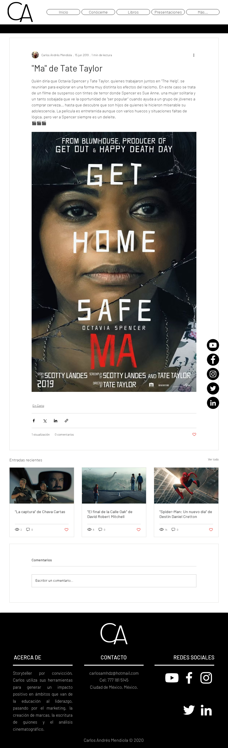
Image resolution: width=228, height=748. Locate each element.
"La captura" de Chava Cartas (40, 511)
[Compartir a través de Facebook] (34, 421)
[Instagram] (213, 374)
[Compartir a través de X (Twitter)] (45, 421)
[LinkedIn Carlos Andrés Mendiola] (206, 710)
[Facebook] (213, 359)
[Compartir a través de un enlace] (66, 421)
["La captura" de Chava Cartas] (42, 486)
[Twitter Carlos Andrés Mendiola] (189, 710)
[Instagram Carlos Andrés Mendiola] (206, 678)
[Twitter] (213, 388)
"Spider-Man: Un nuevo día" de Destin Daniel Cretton (185, 514)
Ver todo (213, 459)
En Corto (38, 405)
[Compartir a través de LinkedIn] (55, 421)
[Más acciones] (193, 55)
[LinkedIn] (213, 403)
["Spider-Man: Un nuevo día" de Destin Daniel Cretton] (186, 486)
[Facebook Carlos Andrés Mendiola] (189, 678)
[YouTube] (213, 345)
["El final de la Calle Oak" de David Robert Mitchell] (114, 486)
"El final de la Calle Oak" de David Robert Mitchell (109, 514)
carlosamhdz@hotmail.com (114, 673)
